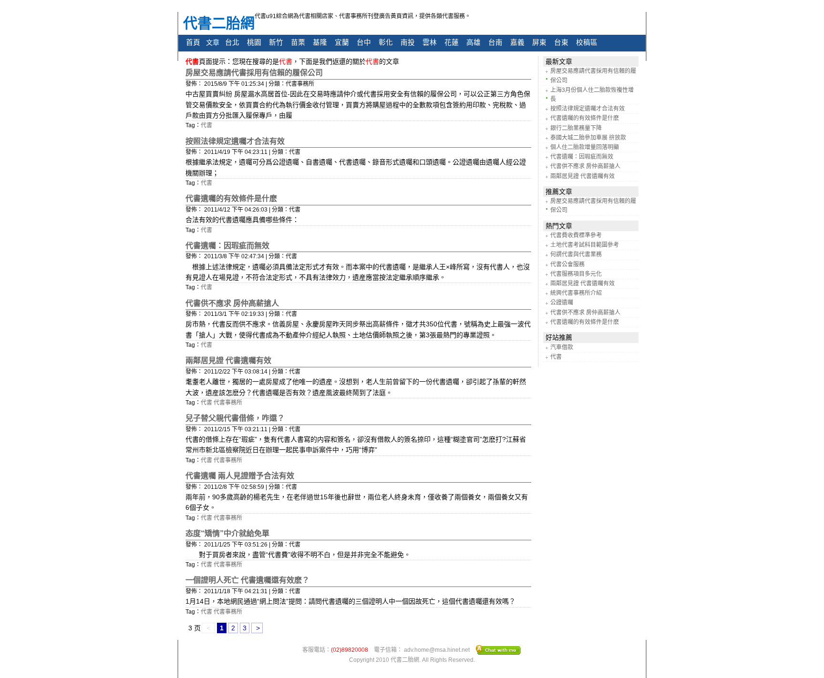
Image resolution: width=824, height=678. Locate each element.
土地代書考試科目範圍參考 (584, 245)
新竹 (276, 42)
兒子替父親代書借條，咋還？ (235, 418)
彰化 (386, 42)
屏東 (539, 42)
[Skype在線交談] (498, 649)
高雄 (473, 42)
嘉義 (517, 42)
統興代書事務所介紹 (576, 293)
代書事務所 (228, 402)
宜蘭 (342, 42)
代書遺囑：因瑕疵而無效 (227, 246)
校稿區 (586, 42)
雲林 (429, 42)
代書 (206, 125)
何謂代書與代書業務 (576, 254)
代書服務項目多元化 (576, 274)
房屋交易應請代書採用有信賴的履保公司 (254, 73)
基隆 (320, 42)
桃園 (254, 42)
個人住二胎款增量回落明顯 (584, 147)
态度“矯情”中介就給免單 (227, 533)
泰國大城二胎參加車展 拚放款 (588, 137)
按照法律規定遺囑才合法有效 (235, 141)
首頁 (193, 42)
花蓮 (451, 42)
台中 (364, 42)
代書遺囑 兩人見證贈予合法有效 (239, 476)
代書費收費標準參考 (576, 235)
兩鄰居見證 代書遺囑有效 (228, 360)
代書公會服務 (567, 264)
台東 (561, 42)
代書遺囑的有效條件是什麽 (231, 198)
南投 (408, 42)
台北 (232, 42)
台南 (495, 42)
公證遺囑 (561, 302)
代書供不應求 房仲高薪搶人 (232, 303)
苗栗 (298, 42)
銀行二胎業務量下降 (576, 128)
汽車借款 (561, 347)
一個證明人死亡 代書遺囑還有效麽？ (247, 580)
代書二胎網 (219, 23)
